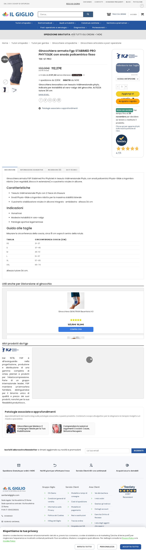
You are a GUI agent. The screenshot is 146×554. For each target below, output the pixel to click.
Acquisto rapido (128, 101)
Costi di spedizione (79, 502)
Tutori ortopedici (23, 23)
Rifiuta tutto (84, 546)
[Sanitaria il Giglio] (18, 14)
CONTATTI (99, 2)
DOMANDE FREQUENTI (114, 2)
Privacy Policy (128, 538)
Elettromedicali (45, 23)
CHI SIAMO (87, 2)
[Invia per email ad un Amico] (50, 100)
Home (5, 43)
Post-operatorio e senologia (53, 27)
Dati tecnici (71, 170)
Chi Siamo (52, 493)
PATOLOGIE (137, 2)
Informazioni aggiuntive (31, 170)
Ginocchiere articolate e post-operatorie (101, 43)
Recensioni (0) (54, 170)
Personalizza (107, 546)
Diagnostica (79, 27)
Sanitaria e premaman (117, 23)
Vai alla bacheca (101, 493)
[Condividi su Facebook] (41, 100)
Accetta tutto (131, 546)
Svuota (134, 75)
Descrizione (9, 170)
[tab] (10, 170)
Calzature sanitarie (90, 23)
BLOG (128, 2)
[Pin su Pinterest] (54, 100)
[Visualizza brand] (127, 55)
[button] (133, 14)
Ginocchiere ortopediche (64, 43)
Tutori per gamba (40, 43)
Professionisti (98, 27)
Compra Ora (76, 329)
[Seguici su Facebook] (142, 6)
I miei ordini (99, 498)
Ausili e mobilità (66, 23)
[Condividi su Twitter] (45, 100)
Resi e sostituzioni (78, 515)
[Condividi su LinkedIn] (59, 100)
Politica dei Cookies (56, 515)
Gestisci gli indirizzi (102, 504)
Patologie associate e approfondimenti (60, 108)
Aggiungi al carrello (127, 94)
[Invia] (88, 14)
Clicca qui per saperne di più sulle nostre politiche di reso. (128, 128)
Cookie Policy (9, 541)
